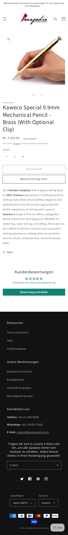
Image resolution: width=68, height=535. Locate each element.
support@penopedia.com (33, 432)
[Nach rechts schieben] (42, 95)
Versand (16, 143)
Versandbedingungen (19, 387)
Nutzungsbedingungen (20, 395)
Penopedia (29, 528)
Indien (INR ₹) (20, 502)
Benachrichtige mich (34, 179)
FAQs (10, 340)
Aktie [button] (10, 252)
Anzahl (6, 149)
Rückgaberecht (15, 379)
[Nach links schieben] (26, 95)
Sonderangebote (16, 348)
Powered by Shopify (41, 528)
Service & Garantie (17, 332)
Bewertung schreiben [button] (34, 292)
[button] (5, 19)
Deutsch (46, 502)
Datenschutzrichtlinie (19, 371)
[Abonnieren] (57, 465)
